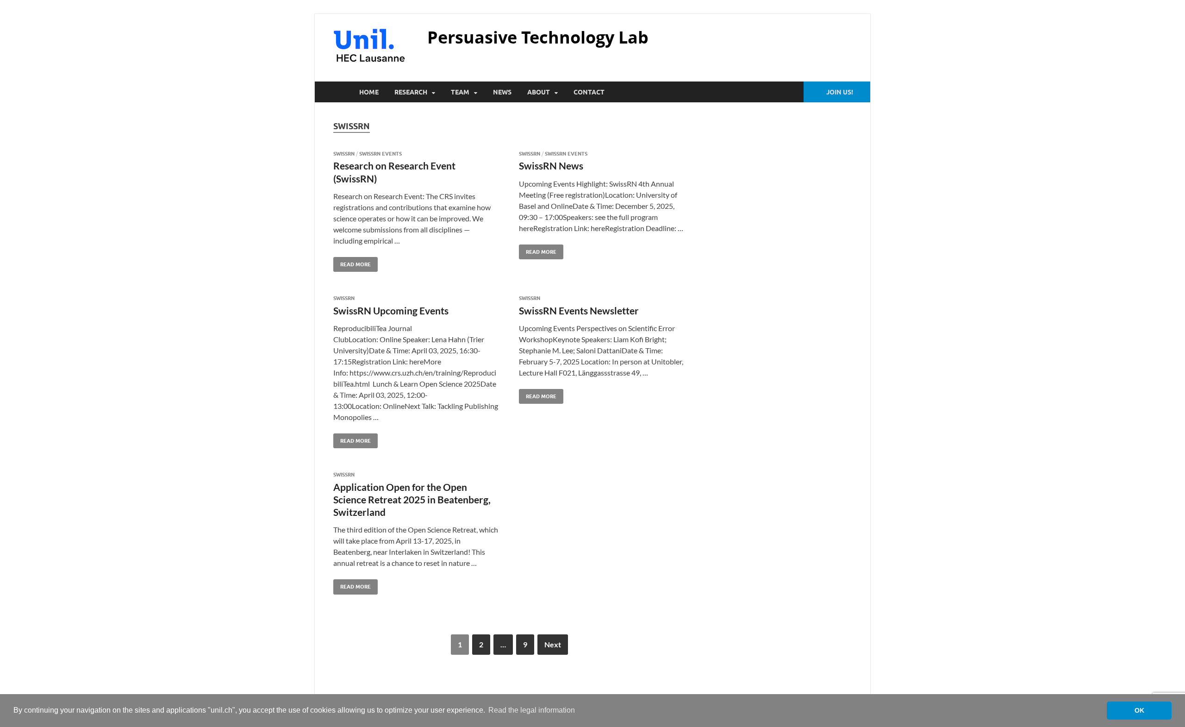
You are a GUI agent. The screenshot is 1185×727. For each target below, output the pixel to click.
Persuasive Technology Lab (538, 37)
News (502, 92)
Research (410, 92)
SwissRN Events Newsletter (579, 310)
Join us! (839, 92)
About (538, 92)
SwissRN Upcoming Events (391, 310)
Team (460, 92)
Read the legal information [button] (531, 710)
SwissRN (344, 153)
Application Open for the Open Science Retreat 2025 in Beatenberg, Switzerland (412, 499)
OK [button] (1139, 710)
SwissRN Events (380, 153)
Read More (352, 262)
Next (552, 644)
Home (369, 92)
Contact (589, 92)
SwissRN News (551, 165)
